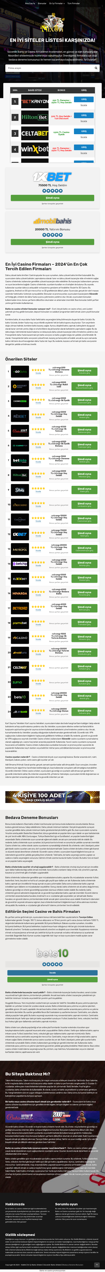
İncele (38, 373)
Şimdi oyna (52, 197)
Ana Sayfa (30, 3)
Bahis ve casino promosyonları (52, 1271)
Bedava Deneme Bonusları (73, 1265)
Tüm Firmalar (73, 3)
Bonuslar (42, 3)
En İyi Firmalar (56, 3)
